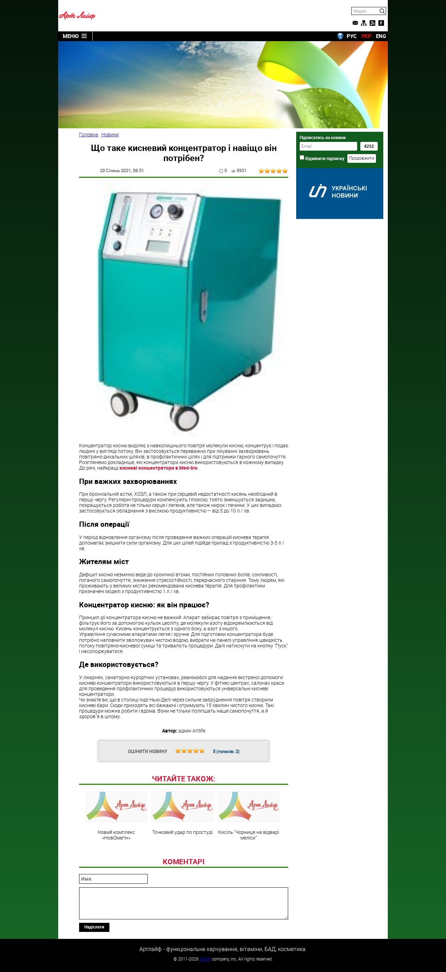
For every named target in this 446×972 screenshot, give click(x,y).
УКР (366, 35)
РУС (352, 35)
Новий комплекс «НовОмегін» (116, 835)
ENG (381, 35)
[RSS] (372, 23)
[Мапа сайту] (364, 23)
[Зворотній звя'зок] (355, 23)
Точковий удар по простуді (182, 832)
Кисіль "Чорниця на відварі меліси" (248, 835)
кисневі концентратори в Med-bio (159, 467)
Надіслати (94, 926)
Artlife (205, 959)
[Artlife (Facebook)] (381, 23)
